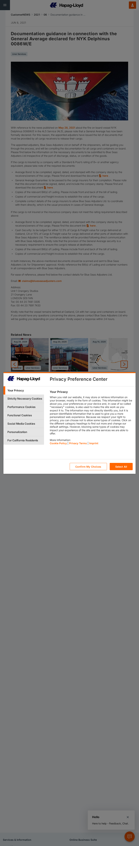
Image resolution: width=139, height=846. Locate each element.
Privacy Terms (78, 443)
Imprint (93, 443)
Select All (121, 466)
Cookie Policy (58, 443)
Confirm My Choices (88, 466)
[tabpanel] (91, 418)
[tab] (23, 390)
